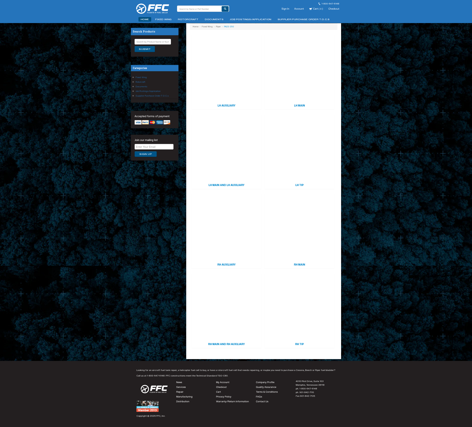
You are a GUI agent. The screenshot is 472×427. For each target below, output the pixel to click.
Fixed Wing (163, 19)
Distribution (182, 401)
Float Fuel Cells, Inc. (155, 9)
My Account (222, 382)
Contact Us (262, 401)
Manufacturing (184, 396)
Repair (179, 391)
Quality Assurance (266, 387)
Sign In (285, 8)
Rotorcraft (188, 19)
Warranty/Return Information (232, 401)
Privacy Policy (223, 396)
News (179, 382)
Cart (318, 8)
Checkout (333, 8)
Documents (214, 19)
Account (299, 8)
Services (181, 387)
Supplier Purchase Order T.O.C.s (304, 19)
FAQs (259, 396)
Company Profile (265, 382)
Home (145, 19)
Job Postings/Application (250, 19)
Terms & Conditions (267, 391)
